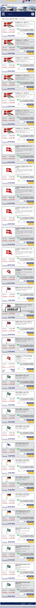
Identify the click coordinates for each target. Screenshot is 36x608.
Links (30, 3)
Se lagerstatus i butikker (28, 29)
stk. (25, 33)
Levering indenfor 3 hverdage (27, 30)
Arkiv (34, 3)
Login (34, 2)
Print (30, 2)
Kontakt (10, 14)
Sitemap (27, 2)
